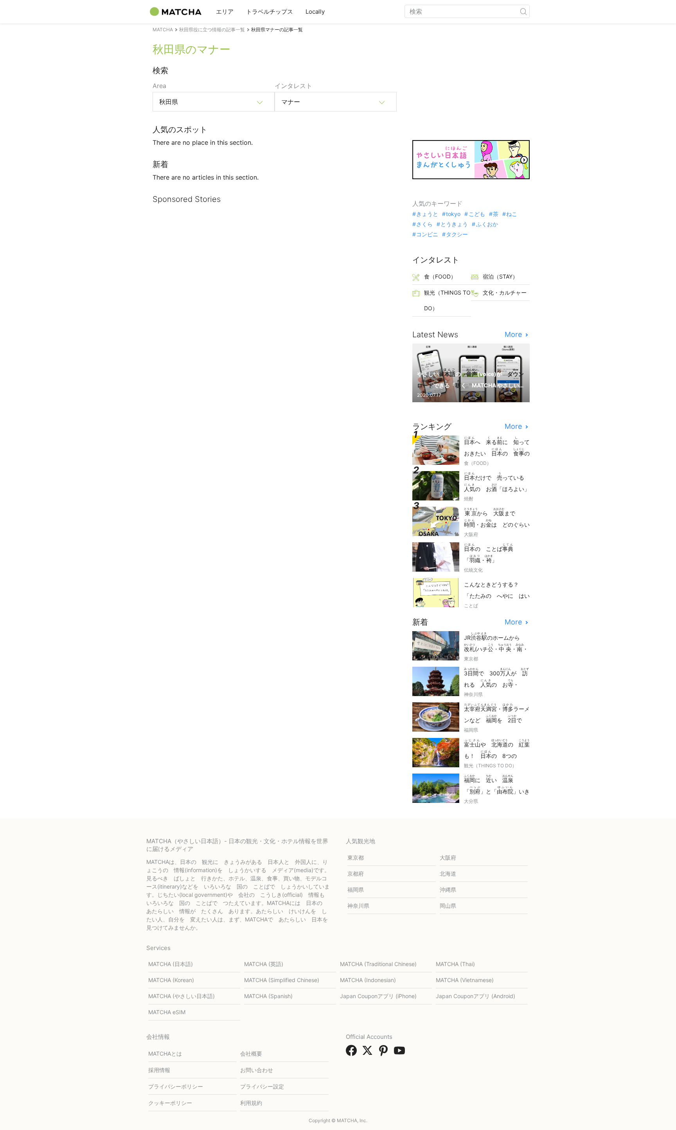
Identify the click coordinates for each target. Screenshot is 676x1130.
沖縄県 (448, 889)
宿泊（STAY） (500, 276)
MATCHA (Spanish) (268, 996)
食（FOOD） (440, 276)
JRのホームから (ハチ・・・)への (496, 642)
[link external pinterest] (385, 1053)
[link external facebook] (353, 1053)
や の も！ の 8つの (497, 749)
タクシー (457, 234)
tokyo (453, 214)
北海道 (448, 873)
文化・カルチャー (505, 292)
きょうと (427, 214)
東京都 (355, 857)
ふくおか (487, 224)
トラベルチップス (269, 11)
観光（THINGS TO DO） (447, 300)
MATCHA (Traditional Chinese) (378, 964)
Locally (315, 11)
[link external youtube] (401, 1053)
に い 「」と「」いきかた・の (497, 785)
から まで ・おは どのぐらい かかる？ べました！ (497, 518)
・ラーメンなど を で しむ (497, 714)
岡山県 (448, 905)
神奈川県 (358, 905)
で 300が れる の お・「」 (496, 678)
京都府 (355, 873)
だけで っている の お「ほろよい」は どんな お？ (497, 482)
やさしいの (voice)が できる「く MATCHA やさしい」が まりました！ (470, 379)
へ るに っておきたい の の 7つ (497, 447)
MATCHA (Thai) (455, 964)
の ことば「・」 (488, 553)
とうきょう (454, 224)
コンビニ (427, 234)
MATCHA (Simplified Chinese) (281, 980)
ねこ (511, 214)
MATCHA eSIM (166, 1012)
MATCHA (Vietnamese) (465, 980)
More (514, 334)
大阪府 (448, 857)
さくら (424, 224)
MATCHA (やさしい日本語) (181, 996)
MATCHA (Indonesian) (368, 980)
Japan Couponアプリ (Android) (475, 996)
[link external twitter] (369, 1053)
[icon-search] (523, 11)
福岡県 (355, 889)
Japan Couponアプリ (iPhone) (378, 996)
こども (477, 214)
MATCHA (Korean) (171, 980)
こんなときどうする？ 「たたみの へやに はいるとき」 (497, 590)
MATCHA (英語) (263, 964)
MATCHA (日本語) (170, 964)
